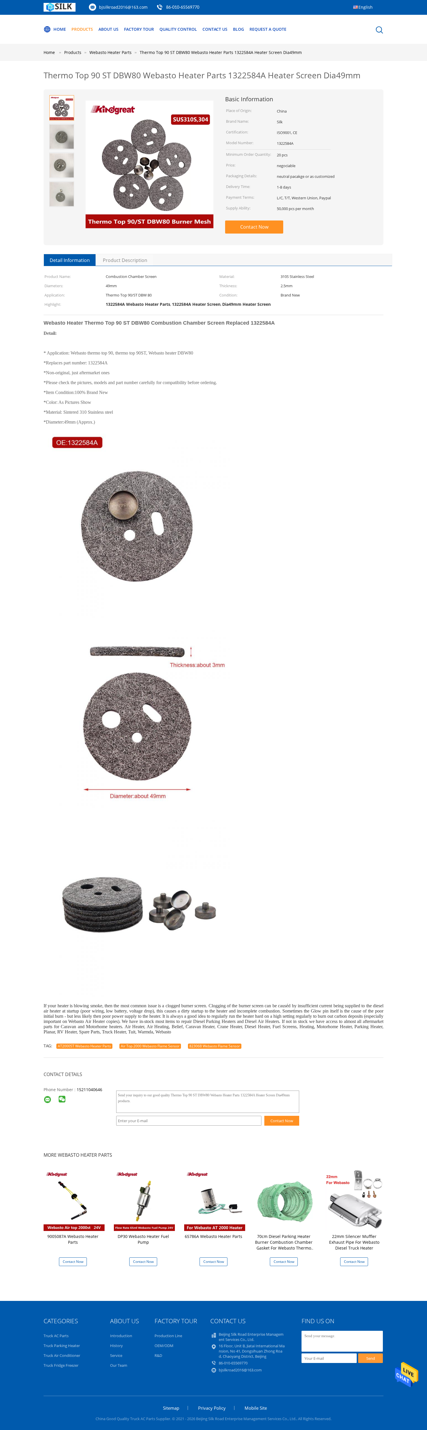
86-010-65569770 (182, 8)
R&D (158, 1355)
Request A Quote (268, 29)
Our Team (118, 1365)
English (365, 7)
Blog (238, 29)
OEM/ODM (164, 1345)
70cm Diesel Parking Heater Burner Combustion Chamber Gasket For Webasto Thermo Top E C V (284, 1245)
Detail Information (70, 260)
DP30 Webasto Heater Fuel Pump (143, 1239)
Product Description (125, 260)
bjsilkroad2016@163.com (123, 7)
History (116, 1345)
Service (116, 1355)
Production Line (168, 1335)
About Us (108, 29)
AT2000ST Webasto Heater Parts (84, 1046)
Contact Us (214, 29)
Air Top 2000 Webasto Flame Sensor (150, 1046)
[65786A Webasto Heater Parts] (214, 1200)
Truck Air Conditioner (62, 1355)
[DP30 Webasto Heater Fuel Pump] (144, 1200)
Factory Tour (139, 29)
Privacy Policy (212, 1408)
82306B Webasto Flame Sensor (214, 1046)
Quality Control (178, 29)
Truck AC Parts (56, 1335)
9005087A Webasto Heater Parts (72, 1239)
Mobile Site (256, 1408)
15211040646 (89, 1089)
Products (82, 29)
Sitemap (171, 1408)
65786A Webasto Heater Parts (213, 1236)
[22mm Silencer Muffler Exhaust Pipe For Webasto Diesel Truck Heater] (355, 1200)
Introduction (121, 1335)
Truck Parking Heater (62, 1345)
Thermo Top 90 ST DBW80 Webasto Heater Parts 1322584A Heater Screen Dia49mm (221, 52)
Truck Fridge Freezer (61, 1365)
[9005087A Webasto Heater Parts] (74, 1200)
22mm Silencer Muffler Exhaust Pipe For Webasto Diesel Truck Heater (354, 1242)
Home (59, 29)
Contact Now (254, 227)
